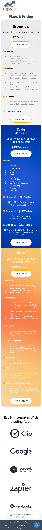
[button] (40, 6)
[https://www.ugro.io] (9, 6)
